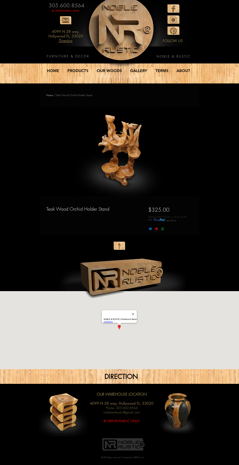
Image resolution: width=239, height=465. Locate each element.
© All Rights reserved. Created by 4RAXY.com (122, 457)
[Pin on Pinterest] (157, 229)
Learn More (170, 220)
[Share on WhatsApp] (163, 229)
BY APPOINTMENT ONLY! (65, 11)
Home (49, 95)
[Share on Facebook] (150, 229)
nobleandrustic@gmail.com (121, 412)
